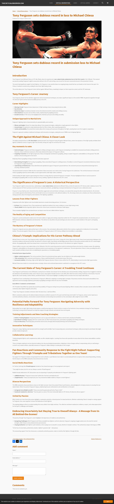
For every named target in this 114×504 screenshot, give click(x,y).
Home (14, 11)
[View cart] (107, 3)
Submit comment (18, 478)
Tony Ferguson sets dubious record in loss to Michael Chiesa (45, 11)
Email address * (16, 458)
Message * (15, 465)
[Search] (102, 3)
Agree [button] (108, 501)
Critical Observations (22, 11)
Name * (14, 450)
